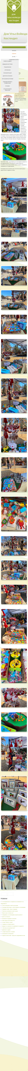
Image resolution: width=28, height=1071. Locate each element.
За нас (14, 56)
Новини (14, 53)
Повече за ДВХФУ (8, 61)
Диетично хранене (7, 75)
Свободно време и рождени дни (7, 82)
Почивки (7, 86)
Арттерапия (7, 70)
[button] (14, 196)
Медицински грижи (7, 64)
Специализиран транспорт (7, 89)
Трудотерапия (7, 67)
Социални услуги (14, 59)
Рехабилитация (8, 73)
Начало (14, 50)
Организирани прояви (7, 78)
